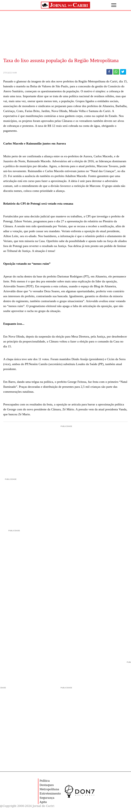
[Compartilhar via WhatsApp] (116, 71)
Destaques (47, 785)
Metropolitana (49, 789)
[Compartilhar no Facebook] (109, 71)
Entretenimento (50, 793)
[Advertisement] (28, 502)
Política (45, 780)
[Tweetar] (123, 71)
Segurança (47, 797)
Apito (43, 802)
